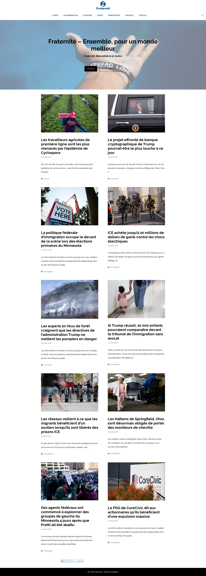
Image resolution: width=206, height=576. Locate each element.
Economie (87, 15)
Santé (100, 15)
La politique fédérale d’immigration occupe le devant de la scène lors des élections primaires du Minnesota (68, 239)
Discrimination (71, 15)
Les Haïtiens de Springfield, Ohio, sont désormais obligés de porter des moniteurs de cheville (136, 423)
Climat (55, 15)
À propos (129, 15)
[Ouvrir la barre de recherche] (202, 15)
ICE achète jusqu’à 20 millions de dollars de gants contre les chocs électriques (136, 237)
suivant (78, 561)
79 (71, 561)
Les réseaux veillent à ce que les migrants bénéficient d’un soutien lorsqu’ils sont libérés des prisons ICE (69, 425)
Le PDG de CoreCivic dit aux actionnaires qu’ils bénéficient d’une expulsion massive (134, 512)
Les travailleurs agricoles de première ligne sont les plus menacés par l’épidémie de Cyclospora (65, 146)
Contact (143, 15)
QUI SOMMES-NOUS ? (110, 69)
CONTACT (91, 69)
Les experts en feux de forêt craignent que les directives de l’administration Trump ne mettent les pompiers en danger (69, 332)
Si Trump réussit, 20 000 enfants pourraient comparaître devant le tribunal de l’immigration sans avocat (135, 331)
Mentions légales (111, 572)
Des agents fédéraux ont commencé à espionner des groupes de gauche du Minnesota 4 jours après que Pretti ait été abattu (65, 516)
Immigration (114, 15)
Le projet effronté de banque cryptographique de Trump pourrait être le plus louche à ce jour (135, 146)
